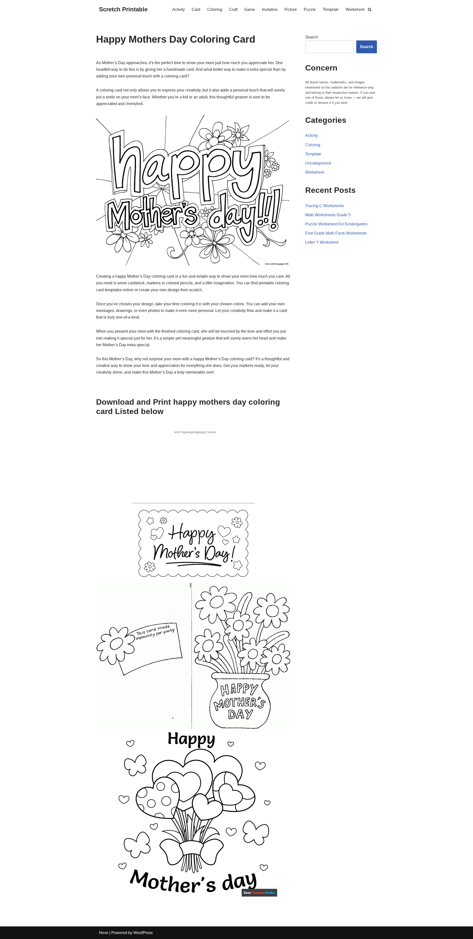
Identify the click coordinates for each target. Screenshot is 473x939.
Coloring (214, 9)
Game (249, 9)
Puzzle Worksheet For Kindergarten (336, 224)
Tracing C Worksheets (324, 206)
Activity (178, 9)
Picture (291, 9)
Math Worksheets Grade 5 (328, 215)
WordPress (143, 933)
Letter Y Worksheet (321, 242)
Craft (233, 9)
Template (331, 9)
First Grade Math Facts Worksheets (336, 233)
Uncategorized (318, 163)
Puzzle (310, 9)
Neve (103, 933)
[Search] (370, 9)
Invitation (270, 9)
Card (196, 9)
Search (311, 37)
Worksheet (355, 9)
